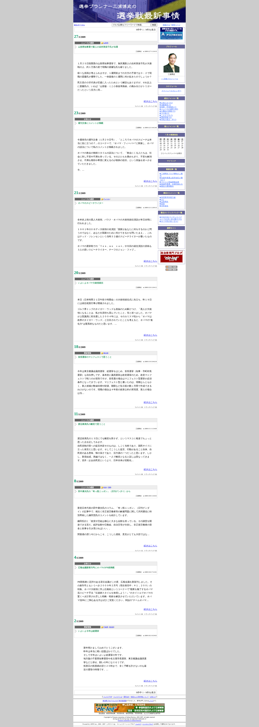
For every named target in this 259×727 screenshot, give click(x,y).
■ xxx (162, 200)
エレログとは (117, 697)
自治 (105, 487)
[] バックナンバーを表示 (171, 153)
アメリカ (107, 199)
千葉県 (106, 627)
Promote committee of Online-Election (129, 720)
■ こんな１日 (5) (166, 115)
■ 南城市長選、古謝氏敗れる (171, 184)
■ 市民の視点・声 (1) (168, 120)
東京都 (106, 353)
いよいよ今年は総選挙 (88, 631)
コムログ (138, 724)
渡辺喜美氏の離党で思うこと (91, 424)
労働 (109, 487)
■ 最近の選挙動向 (167, 186)
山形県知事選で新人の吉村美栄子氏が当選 (98, 47)
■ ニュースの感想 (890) (169, 109)
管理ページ (175, 25)
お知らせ (153, 697)
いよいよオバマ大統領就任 (90, 283)
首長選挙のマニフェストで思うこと (95, 357)
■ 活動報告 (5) (165, 105)
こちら (151, 700)
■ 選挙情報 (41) (166, 117)
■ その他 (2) (164, 113)
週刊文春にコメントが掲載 (90, 123)
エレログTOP (107, 697)
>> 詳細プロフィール (169, 79)
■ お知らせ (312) (166, 103)
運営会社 (127, 697)
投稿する (166, 25)
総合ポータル (79, 25)
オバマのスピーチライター (90, 203)
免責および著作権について (140, 697)
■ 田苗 (162, 204)
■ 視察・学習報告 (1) (168, 107)
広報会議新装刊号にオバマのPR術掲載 (96, 567)
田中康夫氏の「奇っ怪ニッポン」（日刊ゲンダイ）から (104, 491)
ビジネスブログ (148, 724)
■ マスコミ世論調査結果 (169, 182)
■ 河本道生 (164, 206)
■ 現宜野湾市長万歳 (168, 197)
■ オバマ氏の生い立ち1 (169, 221)
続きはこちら (150, 101)
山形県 (106, 43)
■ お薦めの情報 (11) (167, 111)
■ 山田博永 (164, 202)
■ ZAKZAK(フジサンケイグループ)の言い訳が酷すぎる (171, 218)
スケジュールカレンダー (171, 91)
